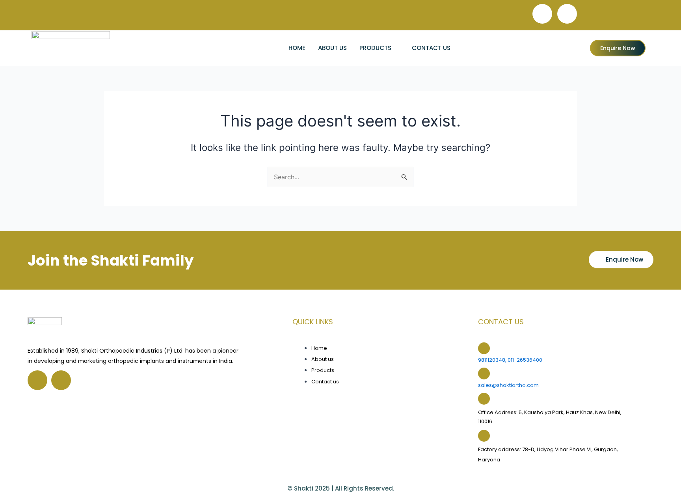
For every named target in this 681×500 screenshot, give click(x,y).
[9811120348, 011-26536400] (484, 348)
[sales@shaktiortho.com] (484, 373)
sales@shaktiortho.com (508, 385)
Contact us (431, 48)
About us (332, 48)
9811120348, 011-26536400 (510, 360)
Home (296, 48)
